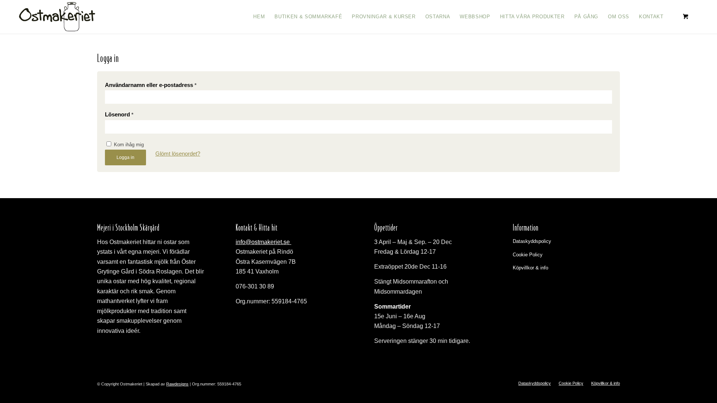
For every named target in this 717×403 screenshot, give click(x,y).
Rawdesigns (177, 384)
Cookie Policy (528, 254)
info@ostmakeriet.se (263, 242)
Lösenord (119, 115)
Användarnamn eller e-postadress (150, 85)
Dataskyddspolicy (532, 241)
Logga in (125, 157)
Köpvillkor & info (530, 268)
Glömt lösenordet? (177, 154)
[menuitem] (259, 17)
